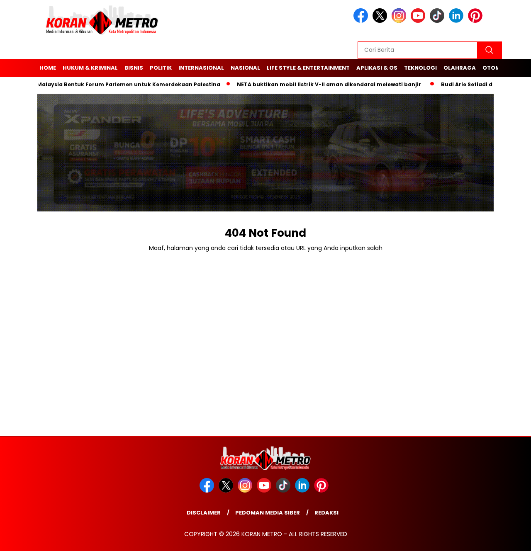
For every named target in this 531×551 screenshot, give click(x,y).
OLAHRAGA (459, 68)
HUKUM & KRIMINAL (90, 68)
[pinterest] (476, 21)
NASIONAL (245, 68)
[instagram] (400, 21)
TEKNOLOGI (420, 68)
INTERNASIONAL (201, 68)
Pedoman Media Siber (267, 513)
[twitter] (381, 21)
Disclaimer (204, 513)
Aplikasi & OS (376, 68)
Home (47, 68)
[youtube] (419, 21)
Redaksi (326, 513)
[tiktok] (438, 21)
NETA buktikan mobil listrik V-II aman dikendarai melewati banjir (319, 84)
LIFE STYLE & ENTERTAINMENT (308, 68)
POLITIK (161, 68)
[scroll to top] (508, 538)
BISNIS (133, 68)
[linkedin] (457, 21)
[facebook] (362, 21)
